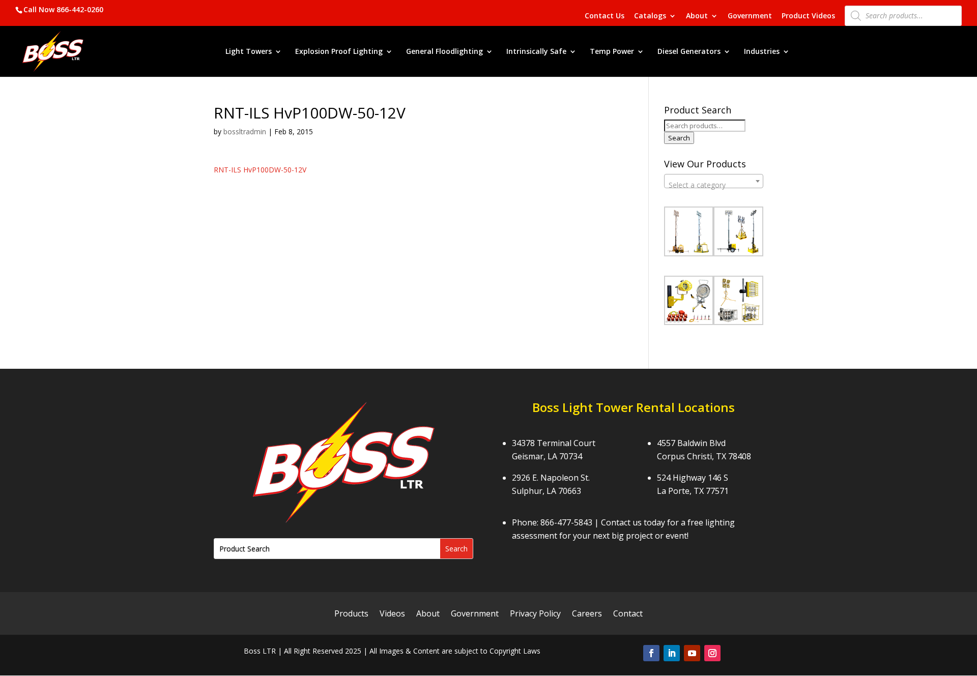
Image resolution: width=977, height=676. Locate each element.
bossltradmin (244, 131)
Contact (628, 614)
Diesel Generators (689, 52)
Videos (392, 614)
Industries (762, 52)
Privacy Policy (535, 614)
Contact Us (604, 16)
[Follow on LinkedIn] (672, 653)
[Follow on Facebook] (651, 653)
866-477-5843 (566, 522)
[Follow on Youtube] (692, 653)
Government (750, 16)
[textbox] (714, 185)
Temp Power (612, 52)
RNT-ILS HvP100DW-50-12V (260, 169)
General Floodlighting (444, 52)
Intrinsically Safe (536, 52)
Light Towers (248, 52)
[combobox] (713, 181)
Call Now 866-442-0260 (63, 9)
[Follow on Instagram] (712, 653)
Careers (587, 614)
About (697, 16)
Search (679, 137)
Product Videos (808, 16)
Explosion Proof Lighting (339, 52)
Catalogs (650, 16)
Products (351, 614)
